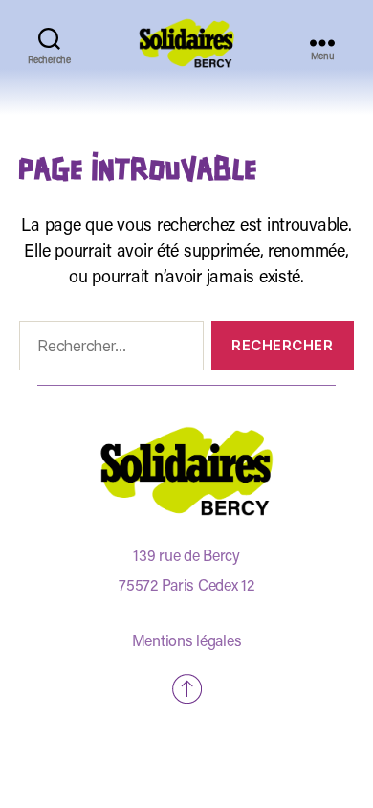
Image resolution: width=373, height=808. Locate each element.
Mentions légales (187, 642)
